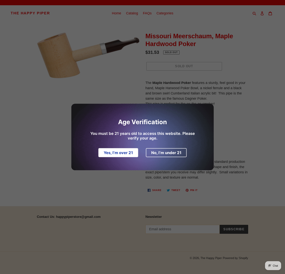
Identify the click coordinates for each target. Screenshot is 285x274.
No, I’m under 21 (166, 152)
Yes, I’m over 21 (118, 152)
